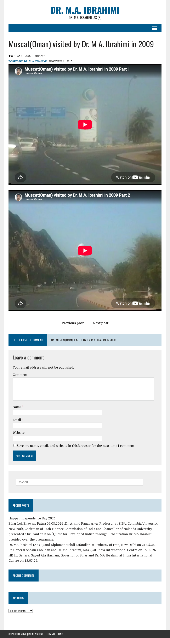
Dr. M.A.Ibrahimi (35, 61)
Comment (20, 374)
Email (17, 419)
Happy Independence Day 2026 (32, 518)
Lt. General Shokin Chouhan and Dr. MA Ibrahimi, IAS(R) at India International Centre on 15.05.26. (82, 550)
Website (18, 432)
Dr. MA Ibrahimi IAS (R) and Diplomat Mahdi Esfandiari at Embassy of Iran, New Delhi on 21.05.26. (81, 544)
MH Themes (57, 634)
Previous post (73, 323)
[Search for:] (79, 481)
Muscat (39, 56)
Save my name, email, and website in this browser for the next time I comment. (76, 445)
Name (17, 406)
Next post (100, 323)
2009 (28, 56)
